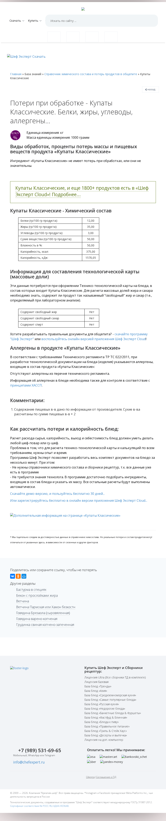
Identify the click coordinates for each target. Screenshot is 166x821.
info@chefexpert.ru (29, 762)
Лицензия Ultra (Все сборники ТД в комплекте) (115, 677)
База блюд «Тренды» (97, 686)
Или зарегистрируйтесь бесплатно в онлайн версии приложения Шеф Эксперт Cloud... (78, 500)
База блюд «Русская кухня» (101, 704)
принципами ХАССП (26, 385)
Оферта (90, 777)
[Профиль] (111, 37)
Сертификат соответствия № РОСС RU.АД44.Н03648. (39, 806)
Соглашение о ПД (106, 777)
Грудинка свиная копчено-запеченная (45, 624)
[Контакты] (73, 37)
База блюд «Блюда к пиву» (101, 722)
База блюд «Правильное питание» (107, 726)
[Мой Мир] (23, 576)
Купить (33, 20)
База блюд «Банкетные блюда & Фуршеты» (112, 713)
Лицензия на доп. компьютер (103, 740)
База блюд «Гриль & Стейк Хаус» (105, 731)
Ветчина (22, 601)
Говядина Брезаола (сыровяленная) (43, 613)
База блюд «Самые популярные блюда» (110, 700)
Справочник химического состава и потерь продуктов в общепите (90, 74)
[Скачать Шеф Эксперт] (54, 37)
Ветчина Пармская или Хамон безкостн (45, 607)
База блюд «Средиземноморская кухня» (110, 695)
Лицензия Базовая (96, 682)
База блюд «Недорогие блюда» (104, 708)
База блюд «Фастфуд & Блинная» (105, 717)
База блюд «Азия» (95, 691)
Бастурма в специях (31, 589)
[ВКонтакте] (12, 576)
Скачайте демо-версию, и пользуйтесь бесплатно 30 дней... (57, 493)
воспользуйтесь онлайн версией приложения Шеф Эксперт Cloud (93, 339)
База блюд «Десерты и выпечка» (105, 735)
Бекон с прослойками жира (37, 595)
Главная (15, 74)
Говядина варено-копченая (36, 619)
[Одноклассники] (18, 576)
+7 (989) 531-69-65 (39, 750)
